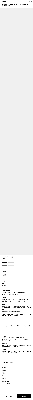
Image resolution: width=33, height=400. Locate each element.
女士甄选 (10, 326)
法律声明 (4, 378)
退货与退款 (16, 346)
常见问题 (4, 375)
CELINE (4, 326)
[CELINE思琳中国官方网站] (4, 1)
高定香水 (24, 326)
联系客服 (4, 367)
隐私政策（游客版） (6, 381)
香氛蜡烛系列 (17, 326)
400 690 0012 (14, 337)
